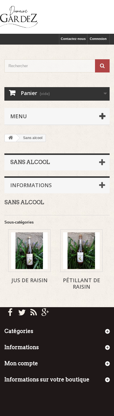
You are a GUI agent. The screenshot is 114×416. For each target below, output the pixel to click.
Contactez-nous (73, 38)
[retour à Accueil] (10, 138)
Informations (31, 185)
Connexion (98, 38)
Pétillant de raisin (81, 283)
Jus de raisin (29, 280)
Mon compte (21, 363)
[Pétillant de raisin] (81, 250)
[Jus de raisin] (29, 250)
